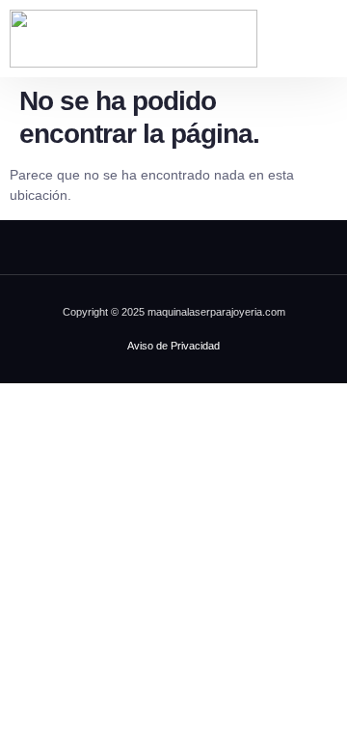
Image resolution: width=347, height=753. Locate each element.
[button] (322, 38)
